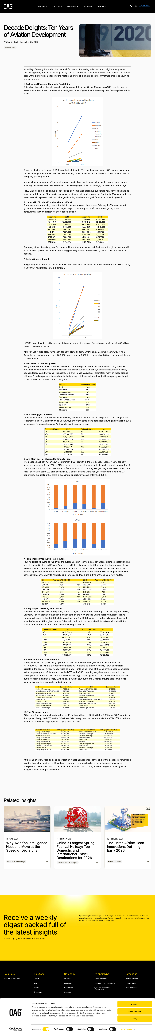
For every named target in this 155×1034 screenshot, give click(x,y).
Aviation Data (10, 48)
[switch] (69, 1029)
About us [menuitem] (67, 979)
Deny (135, 1019)
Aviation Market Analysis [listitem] (68, 862)
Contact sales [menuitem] (130, 983)
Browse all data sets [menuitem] (12, 979)
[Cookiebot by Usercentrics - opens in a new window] (15, 1029)
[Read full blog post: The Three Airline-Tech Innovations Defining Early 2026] (148, 862)
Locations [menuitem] (68, 983)
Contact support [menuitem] (131, 979)
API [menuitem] (35, 983)
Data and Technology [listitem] (16, 861)
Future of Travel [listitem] (114, 861)
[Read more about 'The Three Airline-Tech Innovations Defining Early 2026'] (128, 819)
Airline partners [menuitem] (100, 979)
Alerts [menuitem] (36, 988)
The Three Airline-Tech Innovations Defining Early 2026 (125, 846)
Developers (88, 6)
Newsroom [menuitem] (68, 988)
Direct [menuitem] (36, 979)
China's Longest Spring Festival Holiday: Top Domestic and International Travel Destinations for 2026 (75, 850)
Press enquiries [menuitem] (131, 988)
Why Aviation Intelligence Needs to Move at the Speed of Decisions (26, 846)
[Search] (131, 6)
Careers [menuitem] (67, 992)
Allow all (134, 1004)
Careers (102, 6)
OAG (16, 42)
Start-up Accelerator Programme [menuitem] (103, 988)
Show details (126, 1029)
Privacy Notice (109, 920)
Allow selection (134, 1011)
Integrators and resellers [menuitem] (104, 983)
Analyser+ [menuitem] (38, 992)
